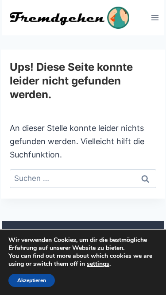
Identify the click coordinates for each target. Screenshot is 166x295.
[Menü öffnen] (155, 17)
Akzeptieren (31, 280)
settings (98, 264)
